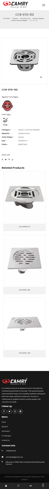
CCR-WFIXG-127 (24, 227)
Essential (15, 18)
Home (4, 422)
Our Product (6, 18)
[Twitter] (9, 412)
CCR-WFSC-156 (24, 290)
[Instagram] (15, 412)
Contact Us (6, 440)
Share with (6, 155)
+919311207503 (11, 451)
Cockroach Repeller (38, 18)
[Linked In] (20, 412)
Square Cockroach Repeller (19, 20)
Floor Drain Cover (25, 18)
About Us (5, 427)
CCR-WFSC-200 (24, 353)
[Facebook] (4, 412)
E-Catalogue (6, 436)
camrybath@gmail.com (14, 457)
